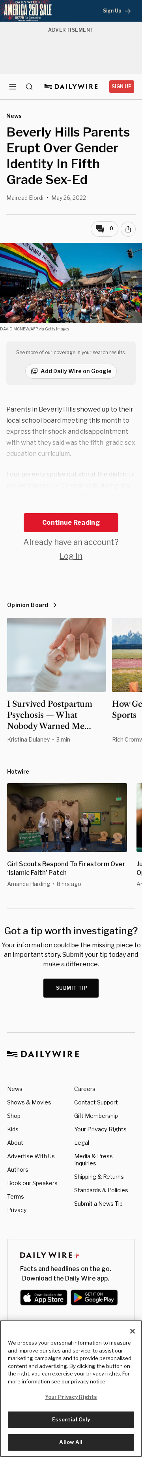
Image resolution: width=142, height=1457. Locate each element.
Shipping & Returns (99, 1176)
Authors (17, 1169)
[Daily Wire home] (71, 86)
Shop (14, 1115)
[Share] (128, 229)
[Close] (132, 1331)
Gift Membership (96, 1115)
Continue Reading (71, 522)
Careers (84, 1088)
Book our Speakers (32, 1183)
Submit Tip (72, 988)
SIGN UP (122, 86)
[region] (71, 1388)
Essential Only (71, 1419)
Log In (71, 556)
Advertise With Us (31, 1156)
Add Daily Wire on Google (76, 371)
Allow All (70, 1442)
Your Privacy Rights (100, 1129)
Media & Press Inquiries (93, 1160)
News (14, 1088)
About (15, 1142)
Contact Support (96, 1102)
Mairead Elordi (24, 197)
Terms (15, 1196)
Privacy (16, 1210)
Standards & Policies (101, 1190)
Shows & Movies (29, 1102)
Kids (13, 1129)
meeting (81, 496)
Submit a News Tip (98, 1203)
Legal (81, 1142)
